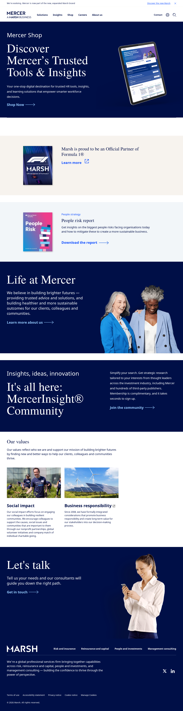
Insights (57, 14)
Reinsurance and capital (95, 648)
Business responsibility (88, 505)
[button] (175, 3)
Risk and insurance (64, 648)
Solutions (42, 14)
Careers (82, 14)
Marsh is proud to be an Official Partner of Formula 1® (100, 151)
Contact (158, 14)
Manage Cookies (89, 695)
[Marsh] (22, 649)
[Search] (174, 15)
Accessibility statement (34, 695)
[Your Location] (167, 15)
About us (97, 14)
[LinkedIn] (172, 671)
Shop (70, 14)
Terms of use (13, 695)
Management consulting (162, 648)
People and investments (128, 648)
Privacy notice (54, 695)
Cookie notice (71, 695)
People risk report (77, 220)
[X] (164, 671)
